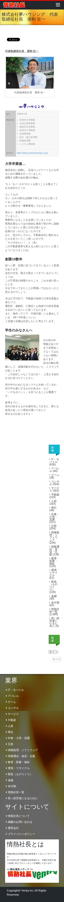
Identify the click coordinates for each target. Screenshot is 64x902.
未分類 (55, 602)
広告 (54, 525)
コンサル (54, 483)
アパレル (54, 469)
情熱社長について (19, 815)
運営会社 (13, 828)
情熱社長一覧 (54, 610)
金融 (54, 596)
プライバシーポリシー (21, 834)
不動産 (55, 494)
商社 (54, 507)
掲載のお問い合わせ (20, 822)
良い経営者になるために (54, 622)
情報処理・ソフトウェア (54, 536)
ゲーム (55, 475)
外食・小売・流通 (54, 517)
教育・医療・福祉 (54, 561)
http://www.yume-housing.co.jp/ (32, 153)
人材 (54, 501)
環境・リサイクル (54, 573)
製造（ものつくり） (53, 585)
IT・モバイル (54, 460)
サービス (54, 489)
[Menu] (58, 4)
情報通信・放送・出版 (54, 550)
